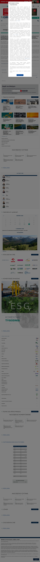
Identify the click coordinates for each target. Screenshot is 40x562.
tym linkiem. (18, 20)
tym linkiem (15, 34)
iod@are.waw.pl (27, 58)
